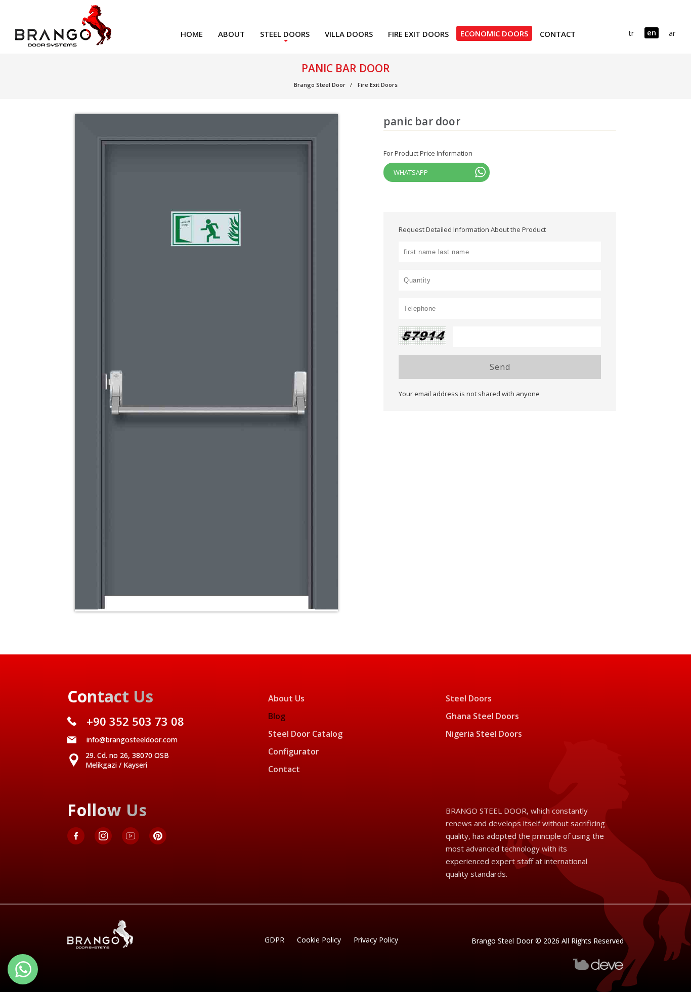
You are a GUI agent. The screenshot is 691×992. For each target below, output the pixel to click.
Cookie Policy (319, 939)
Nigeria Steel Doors (484, 733)
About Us (286, 698)
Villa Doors (349, 34)
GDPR (274, 939)
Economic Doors (494, 33)
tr (631, 33)
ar (672, 33)
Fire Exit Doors (418, 34)
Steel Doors (285, 34)
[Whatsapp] (23, 969)
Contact (558, 34)
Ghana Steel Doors (482, 716)
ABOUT (231, 34)
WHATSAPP (411, 172)
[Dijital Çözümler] (598, 967)
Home (192, 34)
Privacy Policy (376, 939)
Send (500, 366)
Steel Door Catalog (305, 733)
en (651, 32)
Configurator (293, 751)
